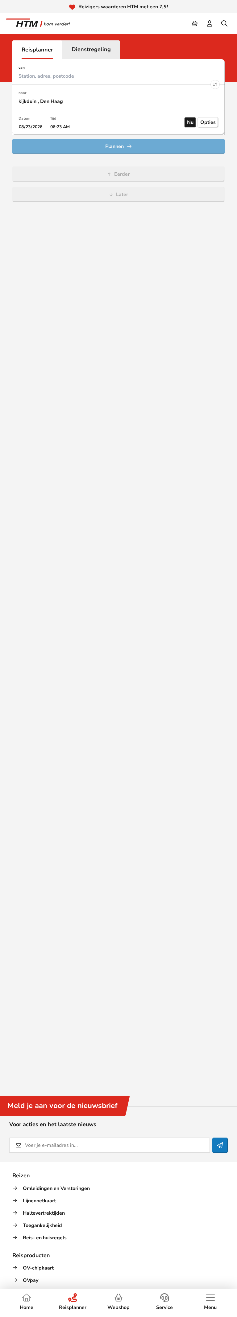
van (22, 67)
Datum (25, 118)
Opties (208, 122)
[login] (210, 23)
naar (23, 92)
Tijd (53, 118)
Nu (190, 122)
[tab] (37, 49)
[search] (224, 23)
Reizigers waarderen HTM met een (123, 6)
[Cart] (195, 23)
